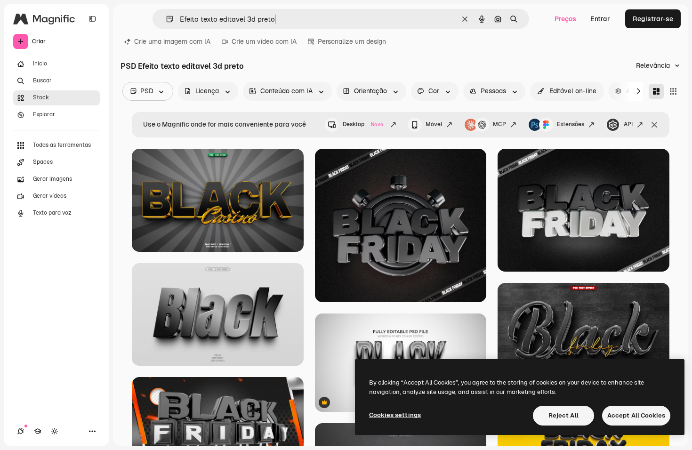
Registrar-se (653, 19)
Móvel (434, 124)
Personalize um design (352, 41)
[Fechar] (654, 125)
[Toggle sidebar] (92, 18)
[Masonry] (656, 91)
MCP (499, 124)
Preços (565, 19)
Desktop (363, 124)
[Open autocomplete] (166, 19)
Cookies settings (395, 415)
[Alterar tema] (54, 431)
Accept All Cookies (636, 415)
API (628, 124)
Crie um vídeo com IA (264, 41)
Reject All (563, 415)
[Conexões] (20, 431)
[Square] (673, 91)
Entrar (600, 19)
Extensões (570, 124)
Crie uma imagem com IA (172, 41)
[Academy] (37, 431)
